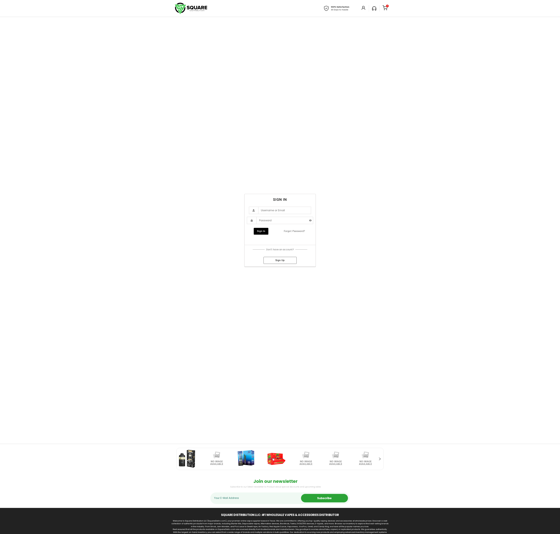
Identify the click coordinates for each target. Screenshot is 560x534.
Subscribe (324, 498)
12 (293, 468)
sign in (261, 231)
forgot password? (294, 231)
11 (290, 468)
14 (299, 468)
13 (296, 468)
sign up (280, 260)
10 (287, 468)
